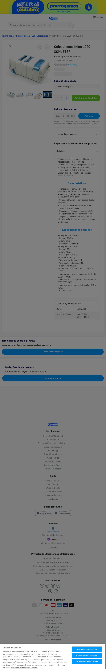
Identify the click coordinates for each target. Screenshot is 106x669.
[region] (52, 656)
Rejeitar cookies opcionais (86, 655)
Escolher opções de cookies (87, 661)
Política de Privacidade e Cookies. (24, 667)
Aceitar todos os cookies (87, 649)
